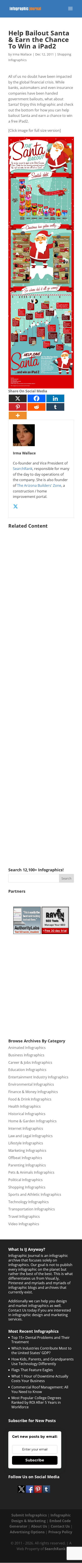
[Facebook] (36, 398)
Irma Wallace (22, 54)
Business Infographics (26, 1055)
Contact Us (60, 1526)
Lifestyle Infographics (25, 1143)
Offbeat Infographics (25, 1157)
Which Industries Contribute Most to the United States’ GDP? (41, 1350)
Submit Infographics (29, 1515)
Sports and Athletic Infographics (34, 1194)
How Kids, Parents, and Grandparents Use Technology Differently (42, 1361)
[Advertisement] (41, 691)
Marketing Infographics (27, 1150)
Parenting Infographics (27, 1165)
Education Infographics (27, 1069)
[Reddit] (36, 407)
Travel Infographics (24, 1216)
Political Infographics (25, 1179)
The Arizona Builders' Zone (39, 485)
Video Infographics (23, 1224)
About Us (39, 1526)
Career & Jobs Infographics (30, 1062)
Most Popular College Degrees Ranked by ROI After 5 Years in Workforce (36, 1402)
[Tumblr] (55, 407)
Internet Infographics (25, 1128)
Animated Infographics (27, 1047)
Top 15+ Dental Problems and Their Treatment (40, 1340)
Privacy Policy (60, 1532)
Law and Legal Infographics (30, 1135)
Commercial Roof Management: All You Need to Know (39, 1389)
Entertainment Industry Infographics (38, 1077)
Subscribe (34, 1460)
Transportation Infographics (31, 1209)
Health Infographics (24, 1106)
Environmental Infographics (31, 1084)
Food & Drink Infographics (29, 1099)
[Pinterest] (18, 407)
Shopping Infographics (26, 1187)
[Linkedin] (55, 398)
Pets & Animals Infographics (31, 1172)
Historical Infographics (26, 1113)
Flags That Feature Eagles (32, 1369)
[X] (18, 398)
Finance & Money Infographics (33, 1091)
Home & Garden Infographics (32, 1121)
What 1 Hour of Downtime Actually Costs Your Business (39, 1378)
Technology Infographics (28, 1201)
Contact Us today (22, 1310)
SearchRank (22, 468)
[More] (18, 415)
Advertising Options (27, 1532)
